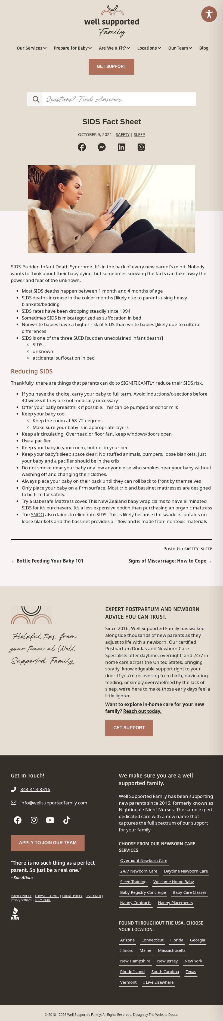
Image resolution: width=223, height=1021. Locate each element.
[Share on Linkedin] (121, 147)
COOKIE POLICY (72, 896)
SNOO (37, 514)
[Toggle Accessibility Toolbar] (209, 14)
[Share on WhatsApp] (141, 147)
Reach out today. (142, 711)
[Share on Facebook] (82, 147)
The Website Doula (163, 1014)
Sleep (139, 134)
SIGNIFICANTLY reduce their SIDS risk (161, 383)
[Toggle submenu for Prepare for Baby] (90, 48)
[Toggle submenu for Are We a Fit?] (128, 48)
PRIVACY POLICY (21, 896)
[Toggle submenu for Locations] (159, 48)
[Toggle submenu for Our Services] (45, 48)
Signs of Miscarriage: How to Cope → (170, 561)
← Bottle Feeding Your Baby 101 (47, 561)
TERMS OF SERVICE (47, 896)
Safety (122, 134)
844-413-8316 (35, 789)
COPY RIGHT (43, 900)
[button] (17, 820)
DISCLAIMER (93, 896)
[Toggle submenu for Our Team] (190, 48)
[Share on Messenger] (101, 147)
